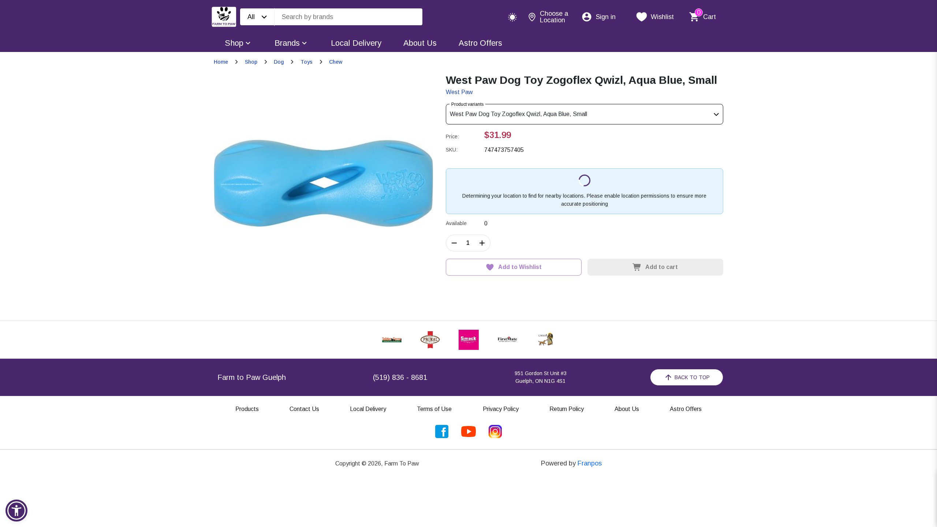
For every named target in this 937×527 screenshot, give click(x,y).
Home (221, 62)
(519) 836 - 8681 (400, 377)
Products (247, 409)
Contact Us (304, 409)
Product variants (467, 104)
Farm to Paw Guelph (251, 377)
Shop (234, 43)
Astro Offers (480, 43)
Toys (306, 62)
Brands (287, 43)
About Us (420, 43)
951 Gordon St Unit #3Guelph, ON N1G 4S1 (541, 377)
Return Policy (566, 409)
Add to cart (661, 267)
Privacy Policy (501, 409)
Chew (335, 62)
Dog (279, 62)
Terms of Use (434, 409)
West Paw (459, 92)
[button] (16, 510)
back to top (692, 377)
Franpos (590, 463)
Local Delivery (356, 43)
